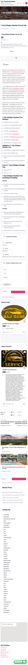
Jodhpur (5, 545)
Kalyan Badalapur (10, 44)
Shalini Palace (15, 139)
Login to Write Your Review (19, 291)
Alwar (5, 520)
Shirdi (24, 374)
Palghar (6, 47)
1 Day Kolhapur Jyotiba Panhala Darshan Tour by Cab (20, 422)
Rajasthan (6, 591)
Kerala (7, 328)
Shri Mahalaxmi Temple (18, 88)
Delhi (5, 531)
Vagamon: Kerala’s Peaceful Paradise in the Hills (12, 500)
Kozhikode (11, 328)
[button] (3, 313)
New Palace (16, 134)
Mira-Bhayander (10, 45)
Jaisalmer (6, 543)
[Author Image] (24, 321)
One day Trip (3, 650)
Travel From (6, 606)
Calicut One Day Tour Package (10, 323)
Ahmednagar (9, 374)
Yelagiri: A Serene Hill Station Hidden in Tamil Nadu (12, 502)
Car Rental (3, 39)
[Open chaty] (24, 661)
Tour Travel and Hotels (8, 1)
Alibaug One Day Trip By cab (9, 518)
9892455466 (5, 251)
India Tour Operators (5, 652)
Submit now (6, 284)
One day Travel (4, 647)
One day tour (3, 653)
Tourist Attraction (7, 601)
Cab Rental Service (4, 656)
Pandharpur (6, 581)
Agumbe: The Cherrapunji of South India (10, 497)
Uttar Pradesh (6, 610)
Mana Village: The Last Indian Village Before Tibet (12, 492)
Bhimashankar (7, 527)
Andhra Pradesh (7, 522)
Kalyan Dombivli (7, 547)
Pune (9, 47)
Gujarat (5, 535)
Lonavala (20, 44)
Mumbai (15, 45)
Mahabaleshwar (7, 562)
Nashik (23, 45)
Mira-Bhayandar (7, 570)
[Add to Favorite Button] (25, 306)
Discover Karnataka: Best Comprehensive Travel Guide (13, 495)
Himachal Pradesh (7, 537)
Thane (12, 47)
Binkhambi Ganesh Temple (17, 137)
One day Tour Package (8, 579)
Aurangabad (3, 44)
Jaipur (5, 539)
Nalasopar (20, 45)
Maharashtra (3, 45)
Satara (5, 595)
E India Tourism (4, 655)
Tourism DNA (3, 649)
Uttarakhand (6, 612)
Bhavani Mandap (10, 95)
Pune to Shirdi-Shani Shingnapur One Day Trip (7, 422)
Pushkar (5, 589)
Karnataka (6, 549)
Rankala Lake (14, 131)
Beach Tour (8, 332)
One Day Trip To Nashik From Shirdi (12, 369)
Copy (20, 415)
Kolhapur (16, 44)
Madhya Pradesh (7, 560)
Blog (4, 529)
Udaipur (5, 608)
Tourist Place (6, 603)
